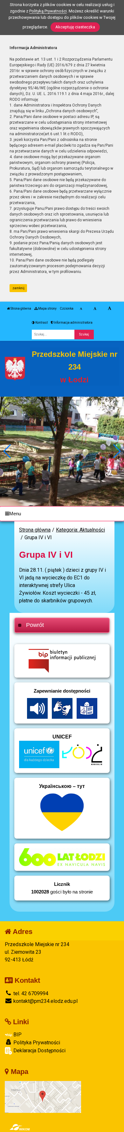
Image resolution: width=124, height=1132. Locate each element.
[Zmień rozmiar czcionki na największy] (109, 309)
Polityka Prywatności (36, 1043)
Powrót (35, 625)
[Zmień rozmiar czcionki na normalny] (81, 309)
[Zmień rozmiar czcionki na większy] (95, 309)
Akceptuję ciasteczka (75, 27)
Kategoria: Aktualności (80, 530)
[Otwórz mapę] (43, 1096)
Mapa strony (47, 308)
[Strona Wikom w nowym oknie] (20, 1127)
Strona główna (20, 308)
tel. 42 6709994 (30, 993)
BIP (17, 1035)
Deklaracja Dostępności (38, 1050)
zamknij (18, 288)
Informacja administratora (73, 322)
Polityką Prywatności (48, 11)
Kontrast (41, 322)
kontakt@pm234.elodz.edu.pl (45, 1001)
